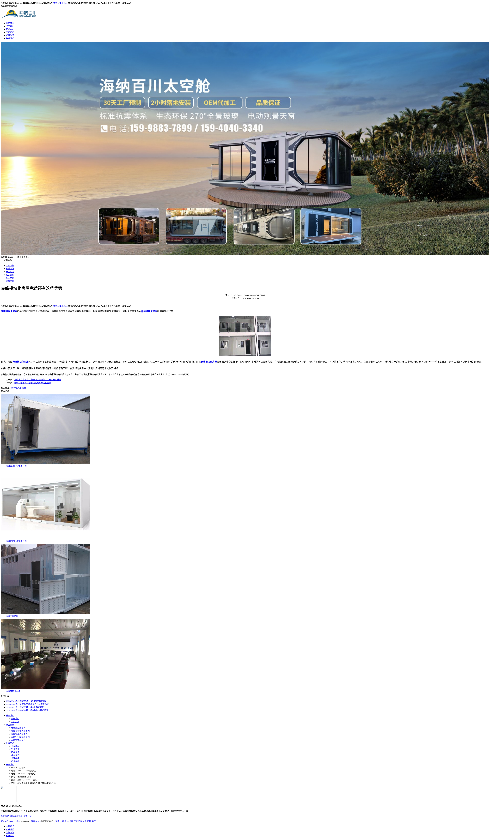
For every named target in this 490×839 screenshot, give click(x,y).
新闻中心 (10, 743)
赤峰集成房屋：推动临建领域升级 (26, 701)
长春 (71, 821)
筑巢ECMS (36, 821)
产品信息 (10, 272)
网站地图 (14, 816)
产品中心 (10, 29)
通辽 (94, 821)
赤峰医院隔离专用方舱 (16, 541)
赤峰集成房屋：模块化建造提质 (25, 707)
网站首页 (10, 23)
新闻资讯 (10, 35)
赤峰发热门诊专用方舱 (16, 466)
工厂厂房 (10, 32)
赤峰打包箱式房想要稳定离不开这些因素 (32, 383)
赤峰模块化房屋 (13, 691)
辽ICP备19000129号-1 (10, 821)
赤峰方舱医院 (12, 616)
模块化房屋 (16, 388)
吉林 (67, 821)
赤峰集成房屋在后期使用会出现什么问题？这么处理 (37, 380)
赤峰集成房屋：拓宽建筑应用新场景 (27, 710)
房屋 (24, 388)
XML (20, 816)
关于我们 (10, 26)
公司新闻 (10, 265)
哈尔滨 (83, 821)
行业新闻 (10, 281)
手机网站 (5, 816)
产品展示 (10, 725)
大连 (62, 821)
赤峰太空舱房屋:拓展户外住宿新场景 (27, 704)
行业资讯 (10, 268)
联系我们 (10, 38)
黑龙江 (77, 821)
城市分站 (27, 816)
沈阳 (57, 821)
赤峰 (89, 821)
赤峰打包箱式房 (60, 3)
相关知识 (10, 275)
